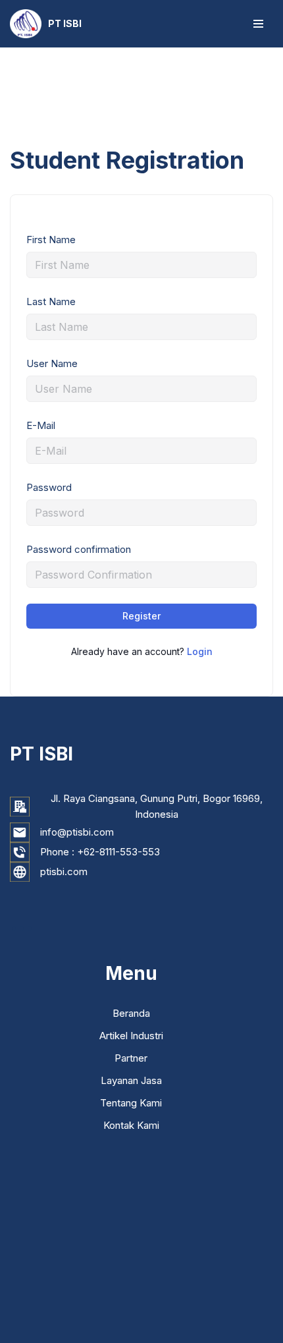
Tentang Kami (131, 1103)
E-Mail (40, 425)
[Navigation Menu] (258, 23)
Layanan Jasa (131, 1080)
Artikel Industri (131, 1035)
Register (141, 615)
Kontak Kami (131, 1125)
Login (200, 651)
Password (49, 487)
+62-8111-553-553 (118, 851)
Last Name (51, 301)
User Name (52, 363)
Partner (131, 1058)
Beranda (131, 1013)
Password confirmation (78, 549)
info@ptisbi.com (77, 832)
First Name (51, 239)
